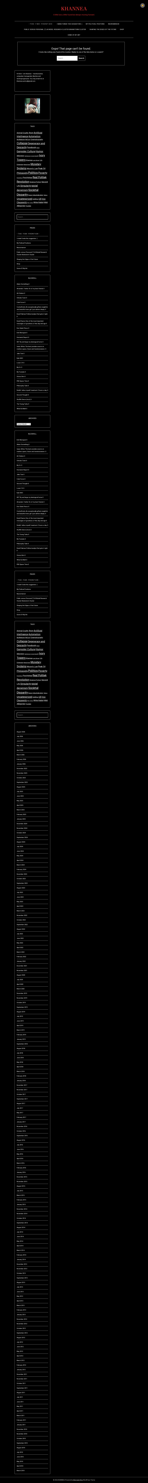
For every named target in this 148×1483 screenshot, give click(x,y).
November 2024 (22, 828)
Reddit (19, 390)
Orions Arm (20, 376)
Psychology (27, 177)
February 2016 (21, 1168)
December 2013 (22, 1264)
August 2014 (21, 1227)
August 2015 (21, 1186)
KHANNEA (74, 8)
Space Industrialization (35, 195)
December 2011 (22, 1374)
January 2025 (21, 819)
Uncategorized (24, 198)
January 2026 (21, 764)
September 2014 (22, 1223)
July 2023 (20, 892)
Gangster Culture (26, 151)
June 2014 (20, 1236)
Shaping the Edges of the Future (103, 29)
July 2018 (20, 1053)
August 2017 (21, 1103)
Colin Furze (20, 302)
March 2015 (20, 1195)
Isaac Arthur (21, 346)
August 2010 (21, 1448)
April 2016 (20, 1159)
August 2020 (21, 975)
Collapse (22, 143)
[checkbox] (142, 5)
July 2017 (20, 1108)
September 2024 (22, 837)
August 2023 (21, 888)
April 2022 (20, 947)
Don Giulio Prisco (22, 328)
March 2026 (20, 755)
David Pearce (21, 321)
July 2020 (20, 980)
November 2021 (22, 970)
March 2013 (20, 1305)
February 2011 (21, 1420)
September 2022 (22, 924)
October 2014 (21, 1218)
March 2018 (20, 1071)
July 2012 (20, 1342)
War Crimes (30, 202)
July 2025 (20, 791)
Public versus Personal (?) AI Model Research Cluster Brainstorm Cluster (55, 29)
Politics (33, 172)
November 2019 (22, 998)
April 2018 (20, 1067)
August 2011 (21, 1393)
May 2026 (20, 746)
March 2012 (20, 1360)
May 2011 (20, 1406)
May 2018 (20, 1062)
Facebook (31, 147)
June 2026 (20, 741)
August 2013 (21, 1282)
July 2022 (20, 934)
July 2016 (20, 1145)
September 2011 (22, 1388)
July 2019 (20, 1016)
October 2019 (21, 1002)
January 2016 (21, 1172)
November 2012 (22, 1324)
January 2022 (21, 961)
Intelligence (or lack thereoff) (32, 156)
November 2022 (22, 915)
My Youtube (21, 372)
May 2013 (20, 1296)
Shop (122, 29)
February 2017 (21, 1117)
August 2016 (21, 1140)
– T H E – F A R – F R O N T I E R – (41, 24)
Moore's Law (32, 168)
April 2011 (20, 1411)
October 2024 (21, 833)
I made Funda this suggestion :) (69, 24)
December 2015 (22, 1177)
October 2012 (21, 1328)
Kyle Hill (19, 358)
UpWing (35, 199)
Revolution (23, 181)
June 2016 (20, 1149)
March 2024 (20, 865)
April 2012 (20, 1356)
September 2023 (22, 883)
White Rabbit (38, 202)
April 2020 (20, 984)
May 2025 (20, 801)
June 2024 (20, 851)
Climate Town (21, 298)
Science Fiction (35, 182)
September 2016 (22, 1136)
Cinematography (37, 139)
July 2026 (20, 736)
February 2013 (21, 1310)
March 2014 (20, 1250)
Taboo (45, 195)
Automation (34, 136)
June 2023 (20, 897)
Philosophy (22, 173)
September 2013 (22, 1278)
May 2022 (20, 943)
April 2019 (20, 1025)
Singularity (25, 185)
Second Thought (22, 395)
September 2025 (22, 782)
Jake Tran (20, 353)
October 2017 (21, 1094)
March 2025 (20, 810)
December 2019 (22, 993)
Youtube (28, 206)
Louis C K (20, 363)
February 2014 (21, 1255)
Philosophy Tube (22, 386)
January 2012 (21, 1370)
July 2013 (20, 1287)
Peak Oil (41, 168)
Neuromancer (113, 24)
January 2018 (21, 1081)
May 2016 (20, 1154)
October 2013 (21, 1273)
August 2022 (21, 929)
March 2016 (20, 1163)
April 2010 (20, 1466)
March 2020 (20, 989)
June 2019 (20, 1021)
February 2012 (21, 1365)
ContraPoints (21, 307)
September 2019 (22, 1007)
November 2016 (22, 1126)
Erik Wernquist (21, 333)
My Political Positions (95, 24)
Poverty (42, 172)
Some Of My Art (74, 35)
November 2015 (22, 1181)
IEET (18, 342)
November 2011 (22, 1379)
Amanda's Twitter (22, 289)
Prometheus (19, 177)
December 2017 (22, 1085)
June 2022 (20, 938)
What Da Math (21, 409)
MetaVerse (27, 164)
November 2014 (22, 1214)
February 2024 (21, 869)
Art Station (20, 293)
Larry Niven (36, 160)
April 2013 (20, 1301)
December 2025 (22, 768)
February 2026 (21, 759)
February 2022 (21, 957)
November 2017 (22, 1090)
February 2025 (21, 814)
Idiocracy (20, 156)
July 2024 (20, 846)
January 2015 (21, 1204)
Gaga (37, 147)
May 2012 (20, 1351)
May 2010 (20, 1461)
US (40, 199)
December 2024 (22, 824)
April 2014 (20, 1246)
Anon (31, 133)
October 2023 (21, 879)
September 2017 (22, 1099)
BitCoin (27, 139)
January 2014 (21, 1259)
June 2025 (20, 796)
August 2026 (21, 732)
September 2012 (22, 1333)
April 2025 (20, 805)
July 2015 (20, 1191)
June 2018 (20, 1058)
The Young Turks (22, 404)
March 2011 (20, 1415)
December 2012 (22, 1319)
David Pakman (21, 314)
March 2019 (20, 1030)
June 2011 (20, 1402)
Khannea (29, 160)
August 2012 (21, 1337)
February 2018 (21, 1076)
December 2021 (22, 966)
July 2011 (20, 1397)
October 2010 (21, 1438)
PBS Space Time (22, 381)
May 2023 (20, 902)
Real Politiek (40, 177)
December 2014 (22, 1209)
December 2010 (22, 1429)
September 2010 (22, 1443)
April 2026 (20, 750)
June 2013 (20, 1292)
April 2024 (20, 860)
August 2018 (21, 1048)
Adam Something (22, 284)
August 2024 (21, 842)
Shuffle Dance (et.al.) (23, 399)
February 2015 (21, 1200)
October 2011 (21, 1383)
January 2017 (21, 1122)
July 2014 (20, 1232)
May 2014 (20, 1241)
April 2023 (20, 906)
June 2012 (20, 1347)
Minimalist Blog (78, 1480)
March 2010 (20, 1470)
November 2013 (22, 1269)
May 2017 (20, 1113)
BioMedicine (21, 139)
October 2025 (21, 778)
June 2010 (20, 1457)
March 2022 (20, 952)
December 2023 (22, 874)
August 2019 (21, 1012)
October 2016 (21, 1131)
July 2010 (20, 1452)
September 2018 (22, 1044)
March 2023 (20, 911)
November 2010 (22, 1434)
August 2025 (21, 787)
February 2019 (21, 1035)
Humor (39, 151)
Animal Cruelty (22, 133)
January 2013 (21, 1315)
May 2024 (20, 856)
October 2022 (21, 920)
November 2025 (22, 773)
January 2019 (21, 1039)
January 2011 (21, 1425)
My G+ (19, 367)
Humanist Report (22, 337)
